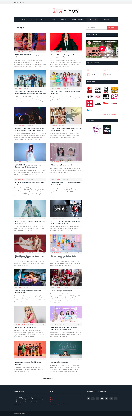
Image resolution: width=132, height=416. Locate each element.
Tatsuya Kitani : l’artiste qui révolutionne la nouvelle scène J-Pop (66, 56)
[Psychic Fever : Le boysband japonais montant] (30, 349)
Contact (52, 402)
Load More (47, 378)
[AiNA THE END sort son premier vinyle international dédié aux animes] (30, 152)
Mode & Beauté (77, 19)
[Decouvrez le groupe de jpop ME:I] (66, 277)
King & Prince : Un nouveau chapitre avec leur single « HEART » (29, 257)
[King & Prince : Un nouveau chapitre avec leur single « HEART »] (30, 243)
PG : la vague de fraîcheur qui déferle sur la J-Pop (29, 183)
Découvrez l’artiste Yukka (59, 362)
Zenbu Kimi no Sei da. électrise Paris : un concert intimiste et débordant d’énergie (29, 129)
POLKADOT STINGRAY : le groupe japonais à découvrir (30, 56)
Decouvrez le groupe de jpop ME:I (62, 291)
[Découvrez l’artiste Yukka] (66, 349)
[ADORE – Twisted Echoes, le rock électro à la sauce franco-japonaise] (66, 208)
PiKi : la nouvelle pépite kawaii (61, 165)
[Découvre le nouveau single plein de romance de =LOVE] (66, 243)
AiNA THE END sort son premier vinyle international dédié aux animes (28, 166)
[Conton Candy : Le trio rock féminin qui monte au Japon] (30, 277)
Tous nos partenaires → (110, 114)
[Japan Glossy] (66, 11)
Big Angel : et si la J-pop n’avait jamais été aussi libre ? (65, 92)
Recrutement (54, 398)
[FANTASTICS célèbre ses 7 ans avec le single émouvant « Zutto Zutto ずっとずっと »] (66, 115)
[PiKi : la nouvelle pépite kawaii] (66, 152)
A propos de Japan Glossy (58, 404)
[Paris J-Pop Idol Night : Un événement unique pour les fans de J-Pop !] (66, 314)
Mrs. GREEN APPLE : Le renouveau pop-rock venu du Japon (66, 183)
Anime (24, 19)
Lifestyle (64, 19)
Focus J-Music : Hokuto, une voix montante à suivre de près (30, 222)
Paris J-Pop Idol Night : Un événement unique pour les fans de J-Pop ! (64, 328)
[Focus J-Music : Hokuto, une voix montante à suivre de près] (30, 208)
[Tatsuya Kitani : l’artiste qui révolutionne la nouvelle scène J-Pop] (66, 41)
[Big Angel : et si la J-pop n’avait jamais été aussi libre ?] (66, 78)
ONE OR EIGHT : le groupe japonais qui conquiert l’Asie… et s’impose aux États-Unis (30, 92)
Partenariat (53, 400)
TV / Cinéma (105, 19)
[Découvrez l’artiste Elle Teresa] (30, 314)
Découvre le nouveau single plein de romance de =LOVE (63, 257)
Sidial (19, 88)
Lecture (52, 19)
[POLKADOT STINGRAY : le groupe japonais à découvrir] (30, 41)
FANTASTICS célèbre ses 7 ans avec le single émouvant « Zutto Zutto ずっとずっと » (66, 129)
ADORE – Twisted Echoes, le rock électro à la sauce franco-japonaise (65, 222)
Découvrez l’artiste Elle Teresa (25, 327)
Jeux (42, 19)
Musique (93, 19)
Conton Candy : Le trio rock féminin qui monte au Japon (28, 291)
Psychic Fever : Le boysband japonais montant (28, 363)
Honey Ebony (21, 51)
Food (33, 19)
